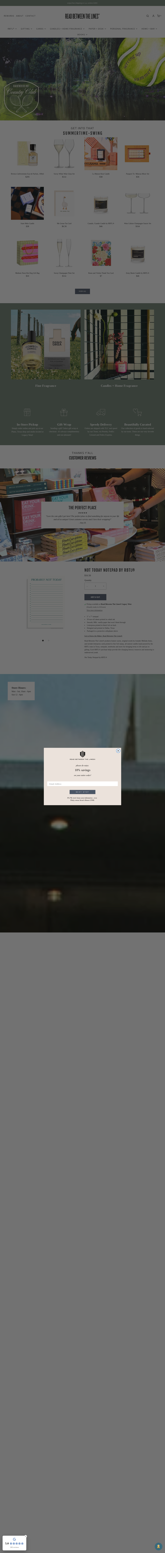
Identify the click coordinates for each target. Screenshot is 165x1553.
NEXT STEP (82, 792)
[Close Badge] (25, 1536)
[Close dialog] (118, 751)
